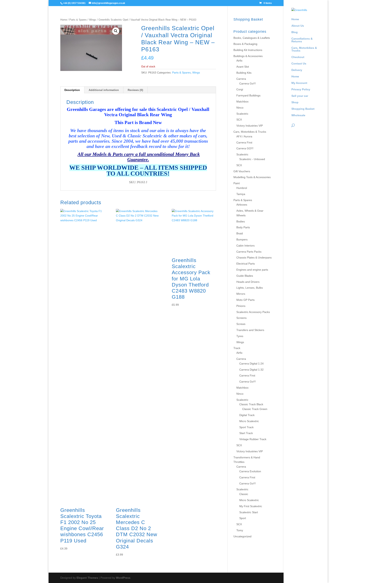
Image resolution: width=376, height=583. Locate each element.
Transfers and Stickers (250, 330)
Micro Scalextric (249, 421)
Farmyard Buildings (248, 95)
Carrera (241, 78)
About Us (297, 25)
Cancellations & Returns (302, 40)
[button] (115, 30)
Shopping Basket (303, 108)
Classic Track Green (254, 409)
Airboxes (241, 204)
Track (236, 348)
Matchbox (242, 101)
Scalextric (242, 113)
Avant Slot (242, 66)
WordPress (123, 577)
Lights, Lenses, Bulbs (249, 287)
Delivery (296, 70)
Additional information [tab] (104, 90)
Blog (294, 32)
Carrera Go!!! (247, 83)
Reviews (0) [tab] (135, 90)
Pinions (240, 305)
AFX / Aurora (244, 136)
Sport (242, 518)
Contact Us (298, 63)
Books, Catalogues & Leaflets (251, 37)
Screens (241, 317)
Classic (243, 494)
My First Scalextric (250, 506)
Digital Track (247, 415)
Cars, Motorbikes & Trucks (304, 49)
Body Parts (243, 227)
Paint (236, 183)
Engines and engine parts (252, 269)
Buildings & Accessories (248, 56)
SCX (239, 119)
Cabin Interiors (245, 245)
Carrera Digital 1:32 (251, 369)
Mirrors (240, 293)
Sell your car (299, 95)
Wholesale (298, 115)
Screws (240, 324)
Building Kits (243, 72)
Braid (239, 233)
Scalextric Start (248, 512)
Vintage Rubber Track (252, 439)
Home (295, 19)
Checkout (297, 57)
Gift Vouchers (241, 171)
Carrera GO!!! (244, 148)
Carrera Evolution (250, 471)
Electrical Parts (245, 263)
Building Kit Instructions (247, 50)
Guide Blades (244, 275)
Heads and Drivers (247, 281)
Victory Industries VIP (249, 125)
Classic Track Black (251, 404)
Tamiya (240, 194)
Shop (294, 102)
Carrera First (244, 142)
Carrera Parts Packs (248, 251)
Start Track (246, 433)
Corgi (239, 89)
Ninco (239, 107)
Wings (92, 19)
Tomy (239, 530)
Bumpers (242, 239)
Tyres (239, 336)
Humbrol (241, 187)
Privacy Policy (300, 89)
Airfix (239, 60)
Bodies (240, 221)
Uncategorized (242, 536)
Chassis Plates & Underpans (254, 257)
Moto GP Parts (245, 299)
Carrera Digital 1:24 (251, 363)
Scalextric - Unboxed (252, 159)
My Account (299, 83)
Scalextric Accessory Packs (253, 312)
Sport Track (246, 427)
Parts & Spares (78, 19)
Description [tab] (72, 90)
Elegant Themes (87, 577)
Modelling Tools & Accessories (252, 177)
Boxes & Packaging (245, 43)
